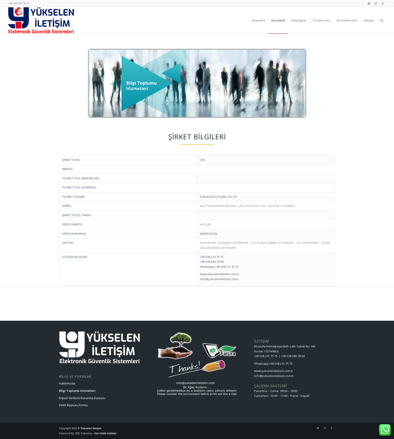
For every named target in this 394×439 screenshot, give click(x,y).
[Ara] (381, 20)
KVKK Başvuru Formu (73, 405)
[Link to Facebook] (382, 3)
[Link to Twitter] (368, 3)
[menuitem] (258, 20)
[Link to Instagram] (375, 3)
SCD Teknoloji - (84, 433)
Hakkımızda (67, 383)
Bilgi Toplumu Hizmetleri (77, 391)
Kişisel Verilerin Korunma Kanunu (82, 398)
